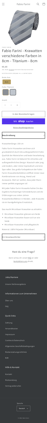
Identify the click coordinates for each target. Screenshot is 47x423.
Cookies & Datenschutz (15, 340)
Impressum (10, 334)
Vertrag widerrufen (13, 386)
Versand (11, 69)
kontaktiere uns (20, 261)
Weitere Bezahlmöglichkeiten (23, 127)
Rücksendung (11, 380)
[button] (3, 4)
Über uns (9, 300)
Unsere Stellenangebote (15, 284)
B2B (6, 358)
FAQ (29, 258)
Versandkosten (11, 328)
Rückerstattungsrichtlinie (16, 352)
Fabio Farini (25, 418)
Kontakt (8, 374)
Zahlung (8, 323)
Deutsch (22, 408)
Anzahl (4, 100)
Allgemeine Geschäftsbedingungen (20, 346)
